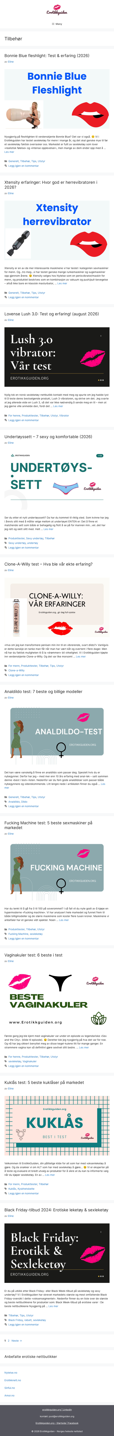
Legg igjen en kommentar (23, 165)
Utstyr (41, 161)
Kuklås (12, 1188)
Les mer (9, 151)
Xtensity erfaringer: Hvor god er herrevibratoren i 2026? (50, 185)
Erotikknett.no (12, 1380)
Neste (17, 1340)
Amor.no (9, 1395)
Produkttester (30, 415)
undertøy (32, 543)
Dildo (24, 801)
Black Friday (15, 1320)
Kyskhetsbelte (26, 1188)
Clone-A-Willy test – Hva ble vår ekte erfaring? (48, 564)
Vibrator (64, 415)
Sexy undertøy (34, 538)
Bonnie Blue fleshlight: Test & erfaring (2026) (47, 55)
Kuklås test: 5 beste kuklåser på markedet (44, 1082)
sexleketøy (36, 933)
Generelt (13, 161)
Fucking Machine (18, 933)
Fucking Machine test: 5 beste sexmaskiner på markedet (48, 825)
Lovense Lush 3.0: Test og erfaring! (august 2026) (51, 313)
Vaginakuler (30, 1061)
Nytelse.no (10, 1372)
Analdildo (14, 801)
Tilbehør (25, 161)
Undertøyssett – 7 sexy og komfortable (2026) (48, 436)
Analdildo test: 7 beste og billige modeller (43, 691)
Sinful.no (9, 1387)
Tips (33, 161)
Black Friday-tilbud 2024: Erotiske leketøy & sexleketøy (56, 1209)
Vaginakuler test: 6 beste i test (33, 955)
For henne (14, 415)
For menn (14, 665)
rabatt (28, 1320)
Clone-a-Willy (16, 670)
